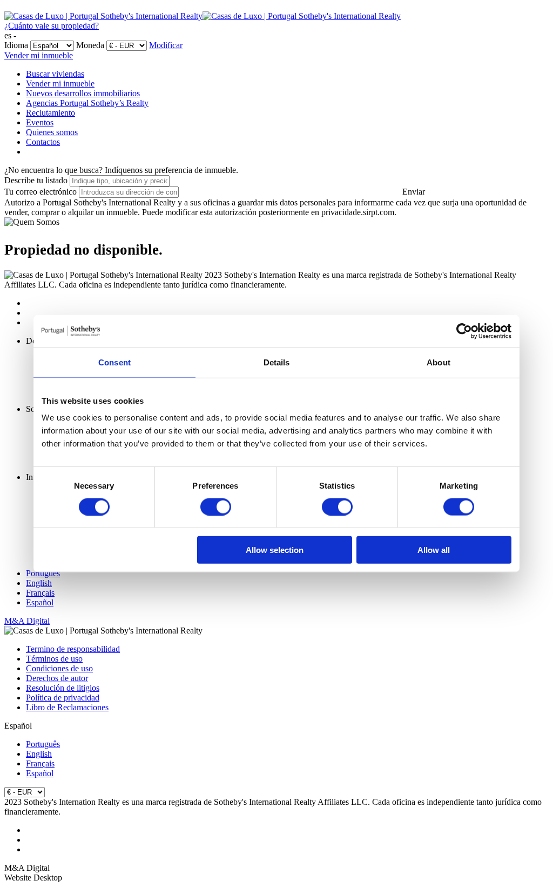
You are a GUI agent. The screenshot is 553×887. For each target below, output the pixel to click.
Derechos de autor (57, 678)
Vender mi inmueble (38, 55)
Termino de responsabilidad (73, 648)
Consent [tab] (114, 361)
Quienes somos (52, 132)
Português (43, 573)
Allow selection (275, 550)
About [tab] (438, 361)
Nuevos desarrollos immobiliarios (83, 93)
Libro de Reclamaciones (67, 707)
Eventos (39, 122)
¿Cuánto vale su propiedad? (51, 25)
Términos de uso (54, 658)
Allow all (433, 550)
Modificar (166, 45)
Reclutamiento (50, 112)
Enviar (413, 191)
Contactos (43, 141)
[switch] (215, 506)
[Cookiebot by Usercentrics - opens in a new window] (464, 331)
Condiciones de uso (59, 668)
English (39, 583)
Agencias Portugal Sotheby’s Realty (87, 103)
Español (39, 602)
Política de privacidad (62, 697)
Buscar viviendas (55, 73)
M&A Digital (27, 620)
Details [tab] (277, 361)
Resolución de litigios (62, 687)
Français (40, 592)
